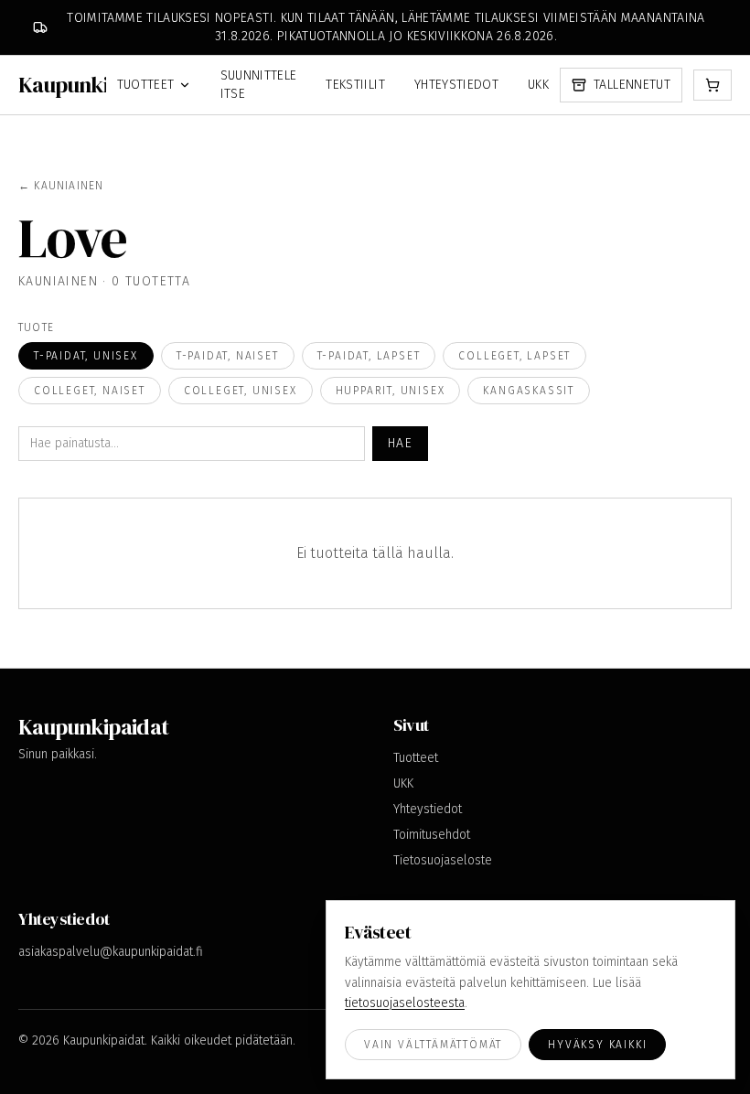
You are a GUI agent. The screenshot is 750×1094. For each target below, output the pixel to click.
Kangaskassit (528, 390)
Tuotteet (146, 84)
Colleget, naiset (89, 390)
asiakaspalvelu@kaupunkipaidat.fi (110, 952)
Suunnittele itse (258, 85)
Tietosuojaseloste (442, 860)
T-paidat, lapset (369, 355)
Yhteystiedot (456, 84)
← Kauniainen (60, 185)
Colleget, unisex (240, 390)
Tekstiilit (355, 84)
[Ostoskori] (712, 85)
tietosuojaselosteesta (405, 1003)
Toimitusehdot (431, 834)
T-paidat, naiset (228, 355)
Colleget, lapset (514, 355)
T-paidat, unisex (86, 355)
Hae (400, 443)
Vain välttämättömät (433, 1044)
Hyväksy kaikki (597, 1044)
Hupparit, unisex (390, 390)
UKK (538, 84)
